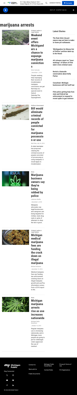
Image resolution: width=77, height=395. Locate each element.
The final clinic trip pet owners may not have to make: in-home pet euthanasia (64, 40)
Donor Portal (55, 3)
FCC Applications (64, 370)
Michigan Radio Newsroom (35, 322)
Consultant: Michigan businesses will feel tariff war (63, 84)
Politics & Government (37, 105)
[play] (5, 10)
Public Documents (34, 374)
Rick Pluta (33, 143)
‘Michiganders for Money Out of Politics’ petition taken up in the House (63, 51)
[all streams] (74, 10)
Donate (69, 3)
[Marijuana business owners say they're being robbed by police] (15, 178)
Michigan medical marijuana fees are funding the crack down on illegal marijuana (37, 249)
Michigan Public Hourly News (49, 365)
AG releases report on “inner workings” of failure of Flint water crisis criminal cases (63, 62)
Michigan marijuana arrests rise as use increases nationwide (37, 309)
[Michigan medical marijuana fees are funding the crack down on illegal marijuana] (15, 237)
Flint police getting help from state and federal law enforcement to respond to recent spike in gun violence (63, 95)
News (32, 172)
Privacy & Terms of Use (65, 365)
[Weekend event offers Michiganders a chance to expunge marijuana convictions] (15, 37)
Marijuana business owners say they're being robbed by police (38, 185)
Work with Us (33, 369)
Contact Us (32, 365)
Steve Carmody (35, 70)
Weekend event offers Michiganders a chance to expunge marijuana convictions (37, 50)
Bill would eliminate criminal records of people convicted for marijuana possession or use (37, 124)
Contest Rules (48, 370)
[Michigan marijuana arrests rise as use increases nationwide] (15, 304)
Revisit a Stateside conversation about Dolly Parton (62, 74)
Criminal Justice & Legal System (36, 31)
